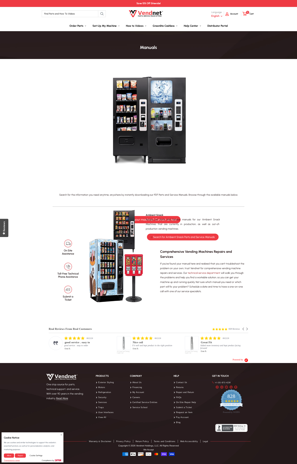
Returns (180, 387)
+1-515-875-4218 (223, 382)
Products (102, 375)
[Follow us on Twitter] (221, 387)
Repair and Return (185, 392)
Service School (140, 407)
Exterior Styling (106, 382)
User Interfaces (106, 412)
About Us (137, 382)
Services (102, 402)
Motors (101, 387)
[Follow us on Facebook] (217, 387)
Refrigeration (104, 392)
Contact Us (181, 382)
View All (102, 417)
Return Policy (142, 441)
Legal (205, 441)
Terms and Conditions (164, 441)
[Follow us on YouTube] (226, 387)
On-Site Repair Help (186, 402)
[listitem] (80, 343)
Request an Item (184, 412)
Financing (137, 387)
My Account (138, 392)
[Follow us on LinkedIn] (231, 387)
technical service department (204, 272)
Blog (178, 422)
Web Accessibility (189, 441)
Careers (136, 397)
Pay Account (182, 417)
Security (102, 397)
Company (136, 375)
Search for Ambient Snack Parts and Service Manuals (183, 237)
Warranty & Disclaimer (100, 441)
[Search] (102, 13)
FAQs (179, 397)
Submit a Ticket (184, 407)
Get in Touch (220, 375)
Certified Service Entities (144, 402)
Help (176, 375)
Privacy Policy (123, 441)
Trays (101, 407)
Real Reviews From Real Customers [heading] (70, 329)
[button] (243, 329)
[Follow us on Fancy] (235, 387)
